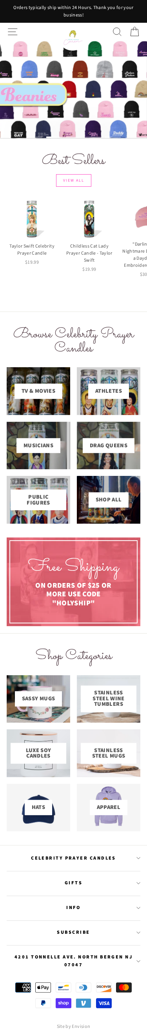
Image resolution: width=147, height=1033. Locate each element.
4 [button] (93, 137)
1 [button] (34, 137)
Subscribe (73, 932)
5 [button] (113, 137)
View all (73, 180)
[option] (73, 11)
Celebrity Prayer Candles (73, 858)
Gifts (73, 882)
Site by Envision (73, 1026)
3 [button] (74, 137)
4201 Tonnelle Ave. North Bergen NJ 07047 (73, 960)
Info (73, 907)
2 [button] (54, 137)
